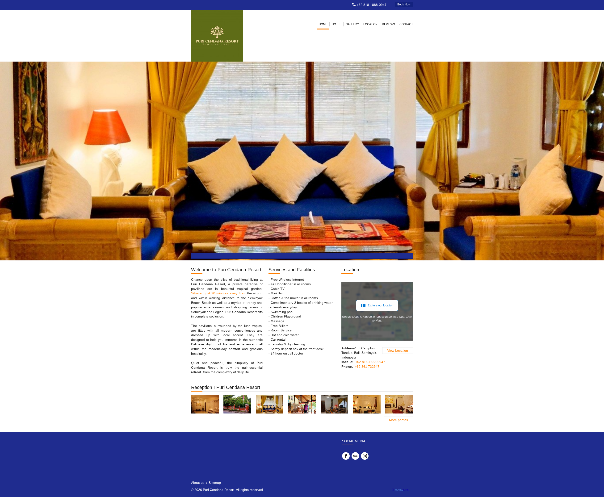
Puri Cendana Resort (218, 490)
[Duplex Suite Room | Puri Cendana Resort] (334, 404)
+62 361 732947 (367, 366)
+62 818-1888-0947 (371, 5)
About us (197, 482)
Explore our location (380, 305)
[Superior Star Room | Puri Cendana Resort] (367, 404)
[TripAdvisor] (355, 456)
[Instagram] (365, 456)
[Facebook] (346, 456)
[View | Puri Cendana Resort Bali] (237, 404)
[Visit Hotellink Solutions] (402, 490)
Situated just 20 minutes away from (218, 293)
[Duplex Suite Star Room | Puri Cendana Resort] (269, 404)
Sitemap (215, 482)
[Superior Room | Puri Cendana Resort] (205, 404)
